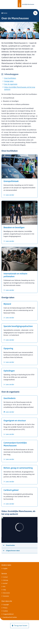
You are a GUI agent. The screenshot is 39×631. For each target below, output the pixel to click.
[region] (19, 530)
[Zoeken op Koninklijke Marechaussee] (35, 13)
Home (5, 13)
